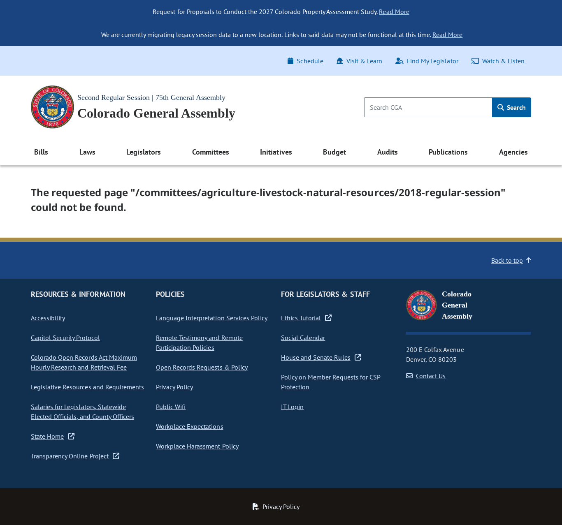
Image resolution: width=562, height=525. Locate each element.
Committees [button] (210, 152)
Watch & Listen (503, 61)
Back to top (507, 260)
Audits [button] (387, 152)
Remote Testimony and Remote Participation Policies (199, 342)
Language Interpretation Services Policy (211, 318)
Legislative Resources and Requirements (87, 387)
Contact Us (431, 376)
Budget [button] (334, 152)
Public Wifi (171, 406)
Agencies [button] (513, 152)
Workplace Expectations (189, 426)
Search (515, 107)
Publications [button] (448, 152)
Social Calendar (303, 337)
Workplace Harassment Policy (197, 446)
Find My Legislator (432, 61)
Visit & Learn (364, 61)
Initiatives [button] (276, 152)
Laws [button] (87, 152)
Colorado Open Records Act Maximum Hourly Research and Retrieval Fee (84, 362)
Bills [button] (41, 152)
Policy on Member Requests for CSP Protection (331, 382)
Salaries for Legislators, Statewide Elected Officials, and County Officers (82, 411)
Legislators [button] (143, 152)
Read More (394, 11)
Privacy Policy (174, 387)
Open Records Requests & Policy (202, 367)
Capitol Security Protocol (65, 337)
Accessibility (48, 318)
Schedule (310, 61)
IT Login (292, 406)
